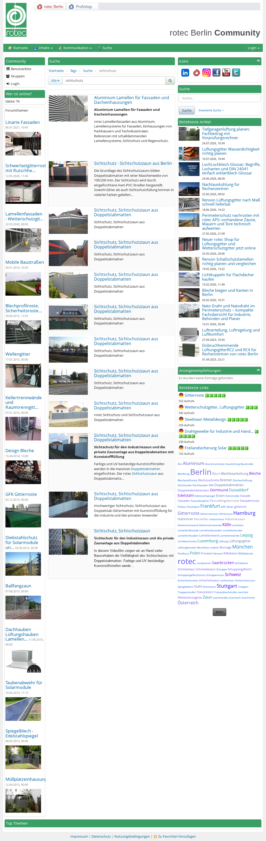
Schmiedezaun (206, 569)
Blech (216, 473)
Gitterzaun (225, 514)
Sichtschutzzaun (144, 473)
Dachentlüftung (242, 480)
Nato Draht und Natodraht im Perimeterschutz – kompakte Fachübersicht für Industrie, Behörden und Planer (228, 312)
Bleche (255, 473)
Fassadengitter (200, 501)
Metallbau (203, 547)
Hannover (185, 519)
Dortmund (219, 489)
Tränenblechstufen (225, 592)
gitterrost (240, 506)
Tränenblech (205, 592)
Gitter (230, 506)
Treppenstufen (187, 592)
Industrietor (216, 519)
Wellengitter (17, 354)
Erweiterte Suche (210, 110)
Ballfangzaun (18, 586)
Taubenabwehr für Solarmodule (23, 685)
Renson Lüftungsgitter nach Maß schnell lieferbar (231, 202)
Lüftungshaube (187, 547)
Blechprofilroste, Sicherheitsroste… (23, 308)
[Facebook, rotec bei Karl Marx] (216, 72)
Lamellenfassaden (211, 530)
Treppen (243, 586)
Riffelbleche (245, 553)
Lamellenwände (230, 535)
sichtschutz (227, 580)
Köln (226, 524)
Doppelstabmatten (145, 468)
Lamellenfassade (188, 530)
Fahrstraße (232, 496)
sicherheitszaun (209, 580)
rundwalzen (204, 563)
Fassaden (184, 501)
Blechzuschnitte (208, 480)
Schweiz (233, 574)
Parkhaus (183, 553)
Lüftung (223, 541)
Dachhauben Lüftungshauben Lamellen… (21, 634)
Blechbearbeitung (234, 473)
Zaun (207, 597)
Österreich (188, 603)
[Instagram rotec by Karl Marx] (206, 72)
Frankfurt (210, 506)
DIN (211, 485)
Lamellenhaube (232, 530)
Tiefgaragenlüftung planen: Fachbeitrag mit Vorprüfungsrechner (226, 133)
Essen (220, 495)
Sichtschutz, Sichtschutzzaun (122, 531)
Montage (225, 547)
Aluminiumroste (215, 464)
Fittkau (182, 506)
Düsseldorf (238, 489)
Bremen (226, 480)
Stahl (198, 586)
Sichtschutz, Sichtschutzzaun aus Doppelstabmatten (126, 212)
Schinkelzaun (186, 569)
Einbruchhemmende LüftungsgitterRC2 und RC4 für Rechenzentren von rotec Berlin (230, 349)
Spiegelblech (185, 586)
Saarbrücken (223, 562)
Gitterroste (189, 513)
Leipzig (246, 535)
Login (252, 47)
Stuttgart (227, 585)
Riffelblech (230, 553)
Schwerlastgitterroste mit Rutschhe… (27, 167)
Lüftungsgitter (240, 541)
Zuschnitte (248, 597)
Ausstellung (232, 464)
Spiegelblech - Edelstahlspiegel (21, 733)
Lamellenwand (209, 535)
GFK (223, 506)
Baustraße (247, 464)
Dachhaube (185, 485)
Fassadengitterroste (224, 500)
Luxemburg (207, 540)
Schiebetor (241, 563)
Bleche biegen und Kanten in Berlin (227, 292)
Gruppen (17, 76)
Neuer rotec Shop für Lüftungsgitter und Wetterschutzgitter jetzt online (229, 243)
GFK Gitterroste (21, 494)
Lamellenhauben (188, 535)
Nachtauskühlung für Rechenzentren (221, 186)
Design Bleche (19, 450)
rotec (187, 561)
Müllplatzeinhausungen (28, 779)
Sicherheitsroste (188, 580)
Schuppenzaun (215, 575)
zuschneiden (220, 597)
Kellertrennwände (210, 525)
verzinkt (243, 592)
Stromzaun (209, 586)
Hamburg (244, 513)
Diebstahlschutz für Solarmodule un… (21, 542)
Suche (87, 70)
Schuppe (221, 569)
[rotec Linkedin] (185, 72)
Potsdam (207, 553)
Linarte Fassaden (22, 122)
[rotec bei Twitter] (236, 72)
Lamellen (237, 525)
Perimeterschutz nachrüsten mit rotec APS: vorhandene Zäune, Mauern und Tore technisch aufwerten (230, 222)
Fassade (245, 496)
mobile (214, 547)
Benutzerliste (20, 68)
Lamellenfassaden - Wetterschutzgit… (24, 216)
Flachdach (193, 506)
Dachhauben (200, 485)
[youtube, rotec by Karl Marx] (226, 72)
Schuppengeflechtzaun (191, 575)
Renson (218, 553)
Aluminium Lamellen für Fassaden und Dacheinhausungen (131, 100)
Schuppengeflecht (240, 569)
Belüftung (183, 474)
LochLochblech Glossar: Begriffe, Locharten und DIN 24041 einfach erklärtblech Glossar (231, 168)
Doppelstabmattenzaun (193, 490)
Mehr (219, 612)
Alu (180, 464)
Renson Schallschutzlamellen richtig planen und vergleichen (229, 261)
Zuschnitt (235, 597)
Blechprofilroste (187, 480)
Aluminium (193, 463)
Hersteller (201, 519)
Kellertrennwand (188, 525)
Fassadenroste (249, 501)
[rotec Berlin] (196, 72)
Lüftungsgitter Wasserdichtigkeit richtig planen (231, 151)
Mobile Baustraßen (24, 262)
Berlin (200, 471)
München (242, 547)
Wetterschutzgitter (190, 597)
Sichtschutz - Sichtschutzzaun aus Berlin (133, 163)
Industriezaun (235, 519)
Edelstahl (186, 495)
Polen (195, 552)
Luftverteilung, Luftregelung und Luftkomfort (231, 332)
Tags (73, 70)
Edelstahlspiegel (205, 496)
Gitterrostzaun (209, 514)
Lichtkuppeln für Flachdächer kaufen (228, 277)
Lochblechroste (187, 541)
